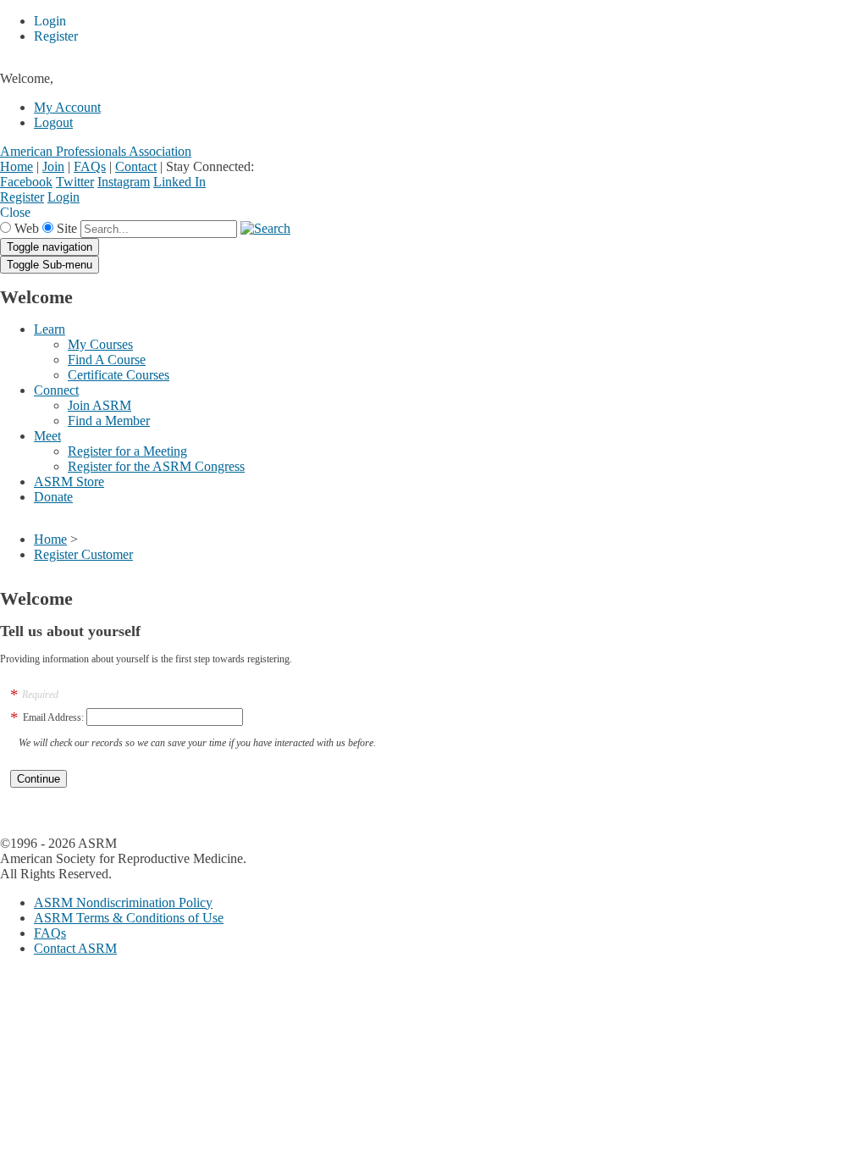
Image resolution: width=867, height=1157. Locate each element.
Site (67, 228)
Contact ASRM (75, 948)
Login (63, 197)
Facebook (26, 181)
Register (22, 197)
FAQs (90, 166)
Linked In (179, 181)
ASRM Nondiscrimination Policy (123, 902)
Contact (136, 166)
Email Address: (53, 717)
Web (26, 228)
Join (53, 166)
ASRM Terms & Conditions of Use (129, 918)
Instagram (123, 181)
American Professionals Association (95, 151)
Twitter (75, 181)
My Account (67, 107)
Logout (53, 122)
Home (16, 166)
